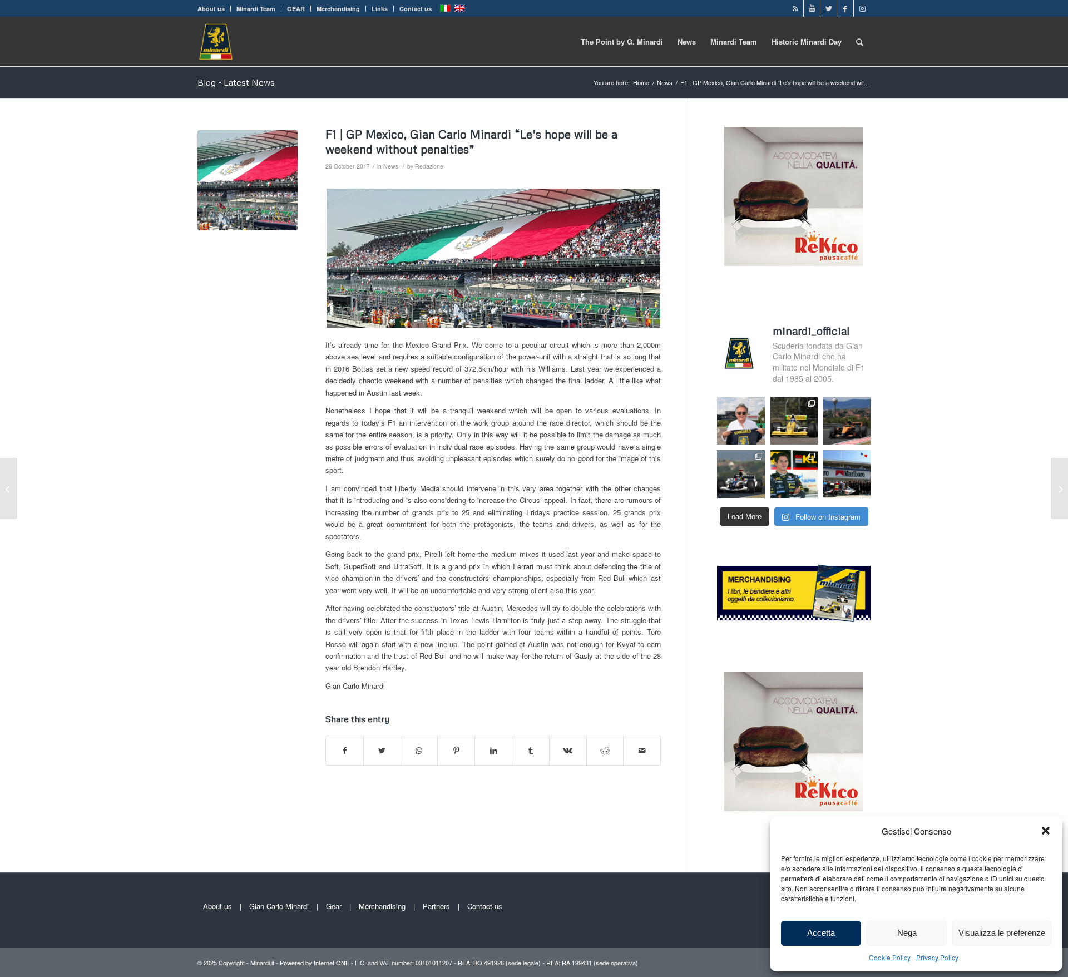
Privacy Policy (937, 957)
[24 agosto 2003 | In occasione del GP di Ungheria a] (847, 473)
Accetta (821, 932)
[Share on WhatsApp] (419, 750)
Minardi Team (255, 8)
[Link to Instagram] (862, 8)
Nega (907, 932)
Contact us (415, 8)
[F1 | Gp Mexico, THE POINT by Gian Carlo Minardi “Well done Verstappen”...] (1059, 488)
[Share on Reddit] (605, 750)
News (390, 166)
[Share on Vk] (568, 750)
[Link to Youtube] (812, 8)
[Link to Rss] (795, 8)
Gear (334, 906)
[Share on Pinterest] (456, 750)
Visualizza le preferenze (1001, 932)
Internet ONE (331, 962)
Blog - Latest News (236, 82)
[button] (1045, 830)
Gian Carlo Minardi (279, 906)
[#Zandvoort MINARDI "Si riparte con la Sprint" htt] (740, 421)
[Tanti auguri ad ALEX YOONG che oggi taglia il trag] (794, 473)
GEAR (296, 8)
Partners (436, 906)
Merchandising (338, 8)
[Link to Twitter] (828, 8)
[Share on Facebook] (344, 750)
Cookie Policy (890, 957)
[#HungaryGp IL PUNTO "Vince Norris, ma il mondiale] (847, 421)
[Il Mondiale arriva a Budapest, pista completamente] (740, 473)
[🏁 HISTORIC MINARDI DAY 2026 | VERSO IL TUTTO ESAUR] (794, 421)
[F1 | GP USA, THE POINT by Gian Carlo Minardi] (8, 488)
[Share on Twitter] (382, 750)
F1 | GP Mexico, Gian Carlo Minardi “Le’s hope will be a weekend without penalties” (471, 141)
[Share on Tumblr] (530, 750)
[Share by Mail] (642, 750)
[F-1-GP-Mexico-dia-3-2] (247, 180)
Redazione (429, 166)
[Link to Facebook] (845, 8)
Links (380, 8)
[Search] (860, 41)
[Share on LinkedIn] (493, 750)
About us (211, 8)
